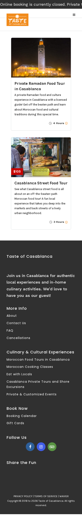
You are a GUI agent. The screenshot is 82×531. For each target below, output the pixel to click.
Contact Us (16, 323)
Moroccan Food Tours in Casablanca (38, 359)
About (12, 315)
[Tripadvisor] (52, 446)
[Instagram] (41, 446)
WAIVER (64, 496)
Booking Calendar (22, 416)
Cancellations (18, 338)
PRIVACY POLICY (23, 496)
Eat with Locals (19, 374)
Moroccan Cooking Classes (30, 367)
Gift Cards (15, 423)
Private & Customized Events (32, 394)
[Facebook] (30, 446)
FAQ (10, 330)
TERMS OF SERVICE (46, 496)
